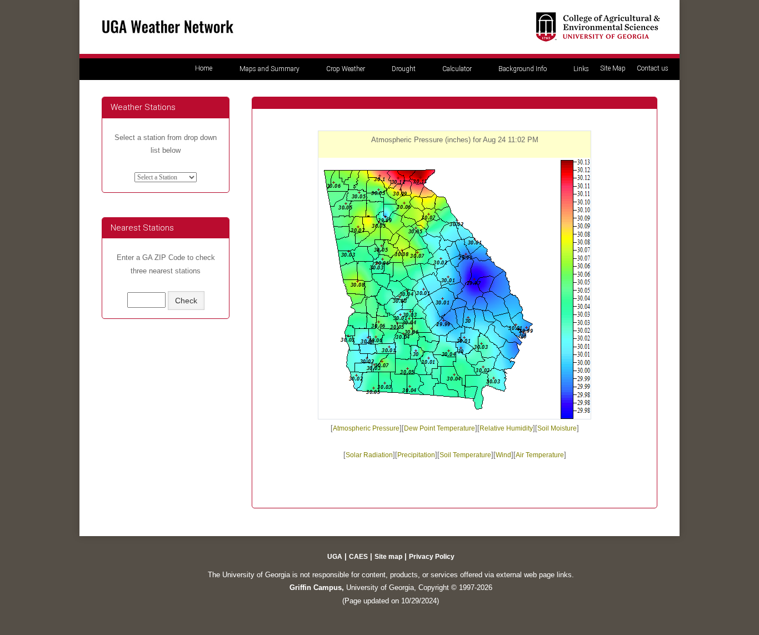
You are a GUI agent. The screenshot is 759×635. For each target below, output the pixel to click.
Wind (503, 455)
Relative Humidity (506, 428)
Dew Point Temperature (439, 428)
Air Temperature (540, 455)
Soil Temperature (465, 455)
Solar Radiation (369, 455)
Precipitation (416, 455)
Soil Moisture (557, 428)
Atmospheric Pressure (366, 428)
